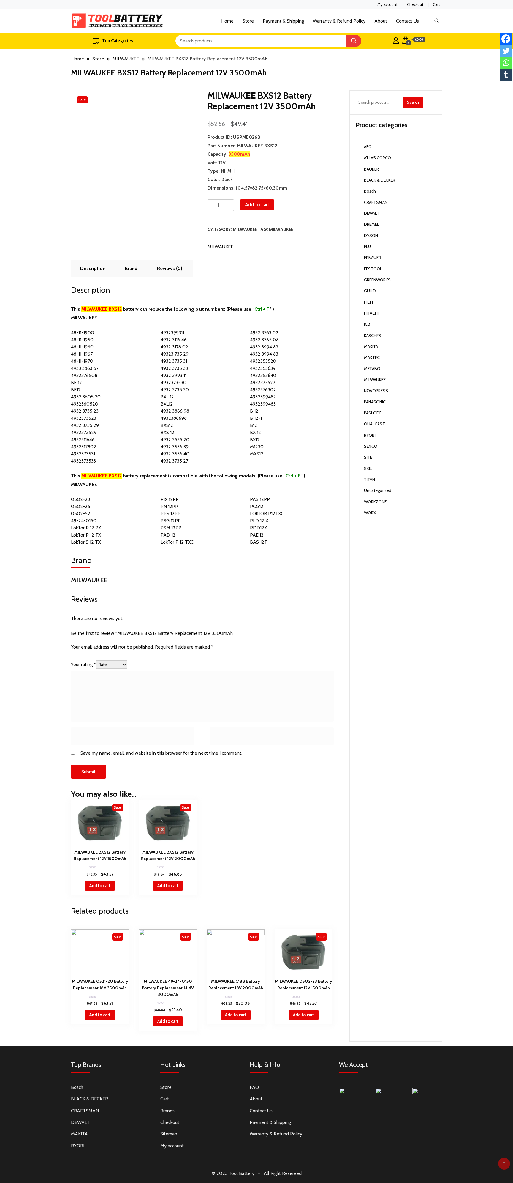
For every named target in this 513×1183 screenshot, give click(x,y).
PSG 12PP (171, 520)
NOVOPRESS (376, 390)
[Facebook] (506, 39)
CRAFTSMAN (375, 202)
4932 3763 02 (264, 332)
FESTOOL (373, 269)
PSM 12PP (171, 528)
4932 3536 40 (175, 454)
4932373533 (83, 461)
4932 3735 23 (85, 411)
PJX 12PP (170, 499)
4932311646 (83, 439)
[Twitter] (506, 51)
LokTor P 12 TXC (177, 542)
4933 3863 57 (85, 368)
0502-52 (80, 513)
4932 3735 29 (85, 425)
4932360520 (84, 404)
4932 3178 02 (174, 347)
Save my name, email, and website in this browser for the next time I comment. (161, 753)
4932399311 (172, 332)
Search (413, 102)
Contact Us (407, 21)
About (380, 21)
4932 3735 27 (174, 461)
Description (92, 268)
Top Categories (117, 40)
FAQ (254, 1087)
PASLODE (372, 413)
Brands (167, 1110)
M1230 (257, 446)
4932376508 (84, 375)
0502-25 (80, 506)
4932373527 (262, 382)
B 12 (254, 411)
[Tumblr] (506, 75)
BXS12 (167, 425)
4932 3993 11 (173, 375)
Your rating (83, 664)
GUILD (370, 291)
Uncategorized (377, 490)
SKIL (368, 468)
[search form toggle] (436, 20)
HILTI (368, 302)
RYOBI (370, 435)
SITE (368, 457)
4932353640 (263, 375)
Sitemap (168, 1134)
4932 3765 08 (264, 340)
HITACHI (371, 313)
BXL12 (167, 404)
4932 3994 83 (264, 354)
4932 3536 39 (175, 446)
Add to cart (257, 204)
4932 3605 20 (86, 397)
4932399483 (263, 404)
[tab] (92, 268)
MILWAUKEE (245, 229)
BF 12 (76, 382)
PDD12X (258, 528)
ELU (367, 246)
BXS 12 (167, 432)
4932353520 (263, 361)
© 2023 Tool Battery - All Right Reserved (257, 1173)
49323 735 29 (175, 354)
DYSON (371, 235)
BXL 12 (167, 397)
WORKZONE (375, 501)
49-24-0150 (83, 520)
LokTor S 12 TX (86, 542)
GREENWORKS (377, 280)
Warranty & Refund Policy (339, 21)
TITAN (369, 479)
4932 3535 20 (175, 439)
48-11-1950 (82, 340)
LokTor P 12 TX (86, 535)
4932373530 (173, 382)
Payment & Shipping (283, 21)
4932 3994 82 (264, 347)
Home (227, 21)
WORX (370, 512)
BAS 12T (258, 542)
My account (387, 4)
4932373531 (83, 454)
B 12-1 (256, 418)
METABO (372, 368)
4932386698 (174, 418)
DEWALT (371, 213)
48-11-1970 (82, 361)
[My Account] (396, 40)
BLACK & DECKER (379, 180)
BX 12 (255, 432)
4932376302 (263, 389)
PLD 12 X (259, 520)
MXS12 (256, 454)
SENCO (370, 446)
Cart (436, 4)
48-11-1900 (82, 332)
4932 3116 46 (174, 340)
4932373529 (83, 432)
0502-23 (80, 499)
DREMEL (371, 224)
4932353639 (263, 368)
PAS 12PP (260, 499)
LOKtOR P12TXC (267, 513)
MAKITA (371, 346)
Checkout (415, 4)
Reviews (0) (169, 268)
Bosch (370, 191)
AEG (367, 146)
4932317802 (83, 446)
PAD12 (257, 535)
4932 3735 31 (174, 361)
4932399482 (263, 397)
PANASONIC (375, 402)
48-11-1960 (82, 347)
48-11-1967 (82, 354)
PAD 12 (168, 535)
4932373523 (83, 418)
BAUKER (371, 169)
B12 (253, 425)
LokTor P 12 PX (86, 528)
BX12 (255, 439)
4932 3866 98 (175, 411)
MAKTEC (372, 357)
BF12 (76, 389)
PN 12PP (169, 506)
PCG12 (256, 506)
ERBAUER (372, 257)
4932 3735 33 (174, 368)
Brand (131, 268)
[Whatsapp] (506, 63)
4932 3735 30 (175, 389)
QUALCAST (374, 424)
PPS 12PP (170, 513)
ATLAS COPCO (377, 157)
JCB (367, 324)
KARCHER (372, 335)
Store (248, 21)
